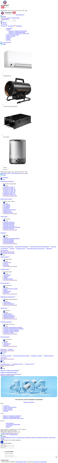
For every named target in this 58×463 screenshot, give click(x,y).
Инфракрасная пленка (8, 317)
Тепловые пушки (5, 269)
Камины (11, 349)
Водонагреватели (5, 283)
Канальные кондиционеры (22, 246)
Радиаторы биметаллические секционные (13, 328)
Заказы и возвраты (7, 409)
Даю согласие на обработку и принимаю (24, 461)
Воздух (2, 360)
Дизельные (6, 276)
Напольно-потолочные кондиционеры (39, 246)
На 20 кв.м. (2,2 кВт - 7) (9, 187)
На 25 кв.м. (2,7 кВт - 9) (9, 188)
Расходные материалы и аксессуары (36, 248)
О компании (9, 28)
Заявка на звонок (5, 17)
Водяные (5, 263)
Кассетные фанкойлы (8, 241)
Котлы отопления (5, 336)
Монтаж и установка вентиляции (17, 32)
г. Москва (3, 9)
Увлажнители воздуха (17, 364)
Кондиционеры (4, 177)
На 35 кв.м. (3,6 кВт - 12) (9, 189)
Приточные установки (6, 355)
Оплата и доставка (10, 36)
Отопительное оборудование (7, 253)
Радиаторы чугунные (8, 332)
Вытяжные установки (36, 355)
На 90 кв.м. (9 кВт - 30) (9, 193)
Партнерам (9, 37)
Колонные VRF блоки (8, 228)
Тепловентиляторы (8, 278)
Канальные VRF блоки (8, 226)
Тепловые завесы (5, 256)
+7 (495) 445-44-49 (14, 17)
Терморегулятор (7, 313)
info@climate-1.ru (20, 14)
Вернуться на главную (29, 402)
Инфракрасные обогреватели (8, 296)
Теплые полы (4, 308)
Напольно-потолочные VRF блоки (11, 227)
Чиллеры (12, 248)
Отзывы (8, 38)
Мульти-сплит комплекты (9, 209)
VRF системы (4, 216)
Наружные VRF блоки (8, 222)
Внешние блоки (7, 211)
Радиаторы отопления (6, 321)
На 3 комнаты (6, 205)
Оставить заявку (4, 460)
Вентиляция (3, 351)
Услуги (8, 29)
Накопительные (7, 291)
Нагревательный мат (8, 315)
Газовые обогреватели (8, 303)
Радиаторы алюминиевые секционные (12, 327)
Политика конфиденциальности (8, 437)
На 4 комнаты (6, 207)
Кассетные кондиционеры (7, 246)
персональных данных (21, 461)
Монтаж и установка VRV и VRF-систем (19, 33)
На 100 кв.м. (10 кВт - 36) (9, 194)
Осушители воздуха (5, 364)
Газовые (5, 277)
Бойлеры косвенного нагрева (10, 288)
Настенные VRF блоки (8, 223)
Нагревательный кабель (9, 316)
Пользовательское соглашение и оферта (25, 437)
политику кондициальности (40, 461)
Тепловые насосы (20, 248)
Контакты (8, 39)
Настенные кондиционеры (7, 181)
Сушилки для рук (29, 364)
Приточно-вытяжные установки (21, 355)
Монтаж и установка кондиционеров (18, 30)
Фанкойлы (3, 232)
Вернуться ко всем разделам (10, 195)
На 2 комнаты (6, 204)
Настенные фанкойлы (8, 239)
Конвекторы (4, 349)
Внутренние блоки (8, 212)
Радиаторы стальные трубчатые (11, 331)
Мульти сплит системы (6, 199)
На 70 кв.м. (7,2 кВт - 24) (9, 192)
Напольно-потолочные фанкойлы (11, 238)
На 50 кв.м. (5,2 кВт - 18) (9, 190)
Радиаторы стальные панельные (11, 330)
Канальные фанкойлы (8, 242)
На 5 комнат (6, 208)
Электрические (7, 262)
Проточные (6, 292)
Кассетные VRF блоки (8, 224)
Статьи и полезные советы (12, 34)
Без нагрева (6, 265)
